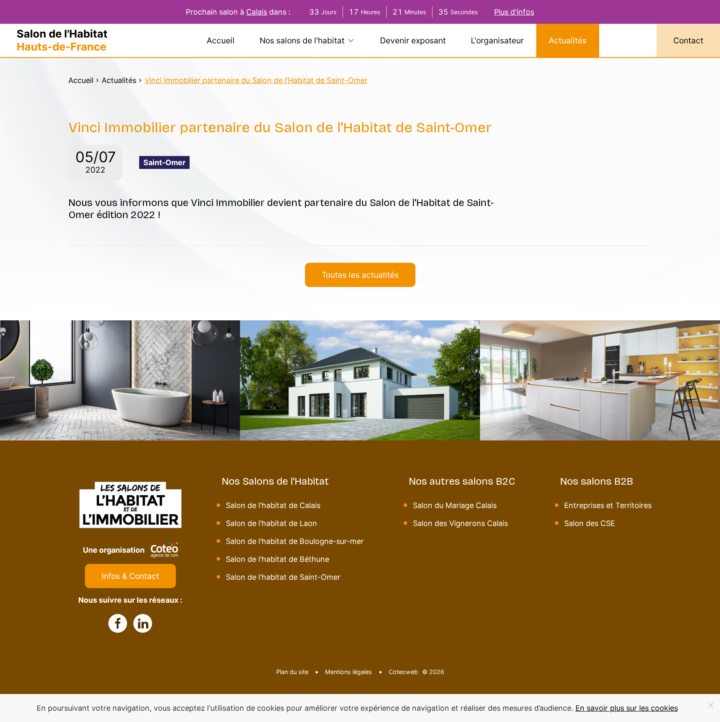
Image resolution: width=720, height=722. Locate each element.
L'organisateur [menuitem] (497, 40)
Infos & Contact (130, 576)
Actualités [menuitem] (568, 40)
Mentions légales (348, 671)
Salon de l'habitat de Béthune (277, 559)
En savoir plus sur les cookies (626, 708)
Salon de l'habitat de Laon (271, 523)
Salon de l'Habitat (62, 40)
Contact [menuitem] (688, 40)
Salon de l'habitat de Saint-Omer (283, 577)
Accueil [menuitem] (221, 40)
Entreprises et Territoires (608, 505)
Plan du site (292, 671)
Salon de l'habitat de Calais (273, 505)
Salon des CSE (589, 523)
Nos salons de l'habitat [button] (302, 40)
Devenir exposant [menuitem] (413, 40)
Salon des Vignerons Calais (460, 523)
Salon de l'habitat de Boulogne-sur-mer (295, 541)
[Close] (711, 705)
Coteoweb (403, 671)
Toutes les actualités (360, 275)
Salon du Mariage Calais (455, 505)
